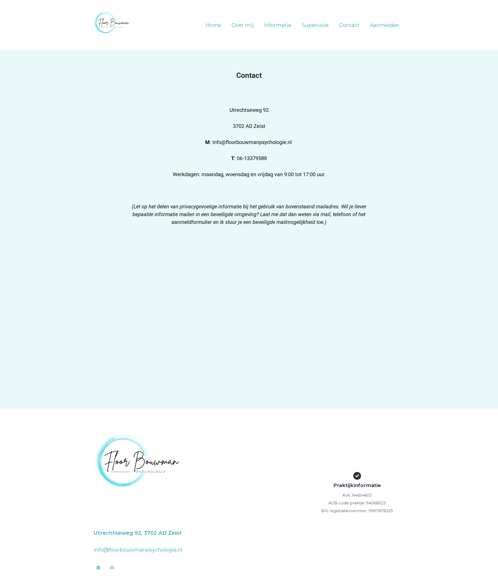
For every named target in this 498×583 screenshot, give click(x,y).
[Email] (112, 568)
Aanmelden (384, 25)
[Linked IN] (98, 568)
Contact (349, 25)
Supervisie (315, 25)
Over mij (243, 25)
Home (213, 25)
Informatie (277, 25)
